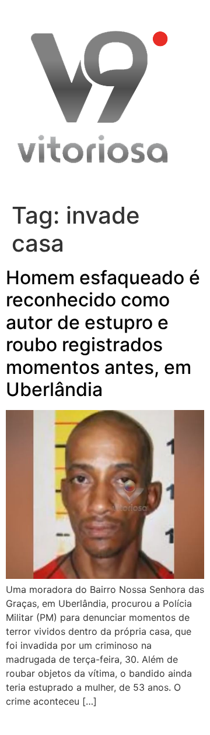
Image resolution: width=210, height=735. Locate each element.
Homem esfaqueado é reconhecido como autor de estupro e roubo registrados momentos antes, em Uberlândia (103, 333)
